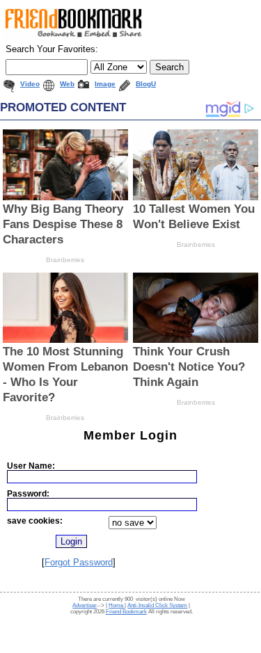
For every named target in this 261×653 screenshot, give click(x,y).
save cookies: (35, 520)
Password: (28, 493)
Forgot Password (79, 562)
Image (105, 84)
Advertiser (84, 605)
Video (30, 84)
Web (67, 84)
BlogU (146, 84)
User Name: (31, 465)
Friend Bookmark (126, 611)
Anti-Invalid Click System (157, 605)
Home (117, 605)
